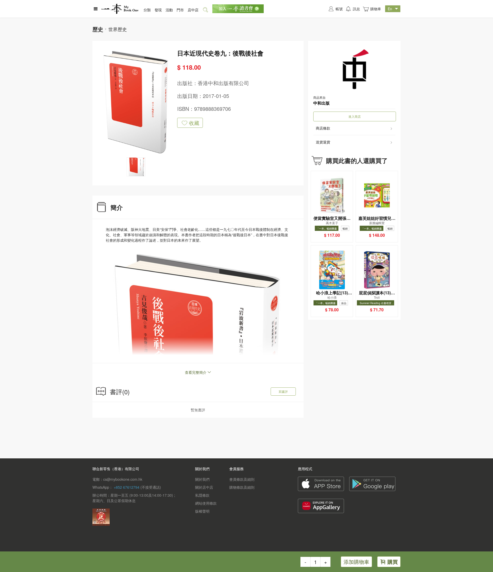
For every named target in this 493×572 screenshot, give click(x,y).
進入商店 (354, 116)
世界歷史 (117, 29)
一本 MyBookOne (119, 9)
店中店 (193, 9)
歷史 (97, 29)
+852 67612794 (126, 487)
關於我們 (202, 479)
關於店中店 (204, 487)
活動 (169, 9)
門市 (180, 9)
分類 (147, 9)
